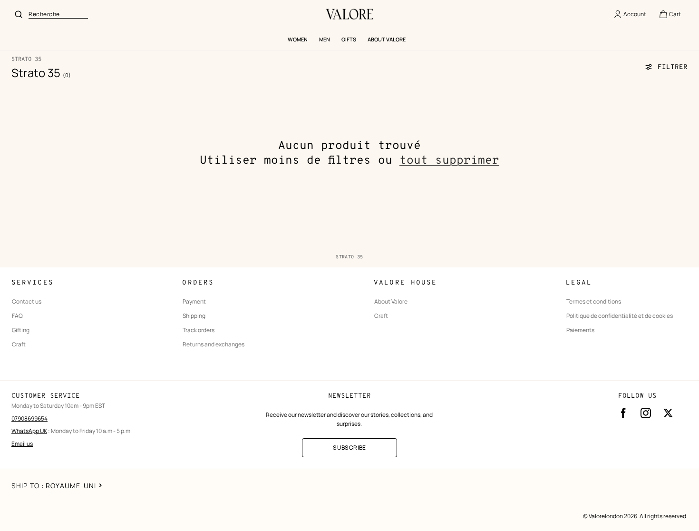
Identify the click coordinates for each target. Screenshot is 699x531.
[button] (670, 14)
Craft (19, 344)
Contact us (26, 301)
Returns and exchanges (213, 344)
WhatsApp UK (29, 431)
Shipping (194, 316)
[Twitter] (668, 413)
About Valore (391, 301)
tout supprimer (449, 161)
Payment (194, 301)
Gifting (20, 330)
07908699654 (29, 418)
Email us (22, 444)
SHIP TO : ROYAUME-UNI (54, 485)
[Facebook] (623, 413)
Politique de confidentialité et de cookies (619, 316)
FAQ (17, 316)
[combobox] (58, 14)
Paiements (580, 330)
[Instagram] (646, 413)
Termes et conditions (593, 301)
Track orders (198, 330)
